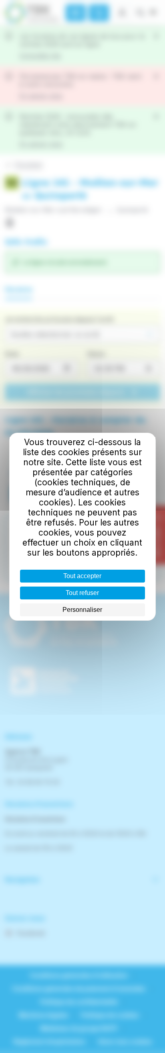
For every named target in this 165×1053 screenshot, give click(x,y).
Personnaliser (82, 609)
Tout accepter (82, 576)
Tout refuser (82, 592)
